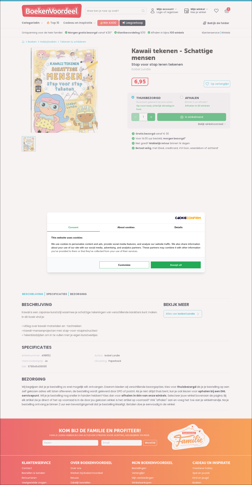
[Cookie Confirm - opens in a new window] (188, 218)
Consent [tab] (73, 227)
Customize (124, 265)
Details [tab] (179, 227)
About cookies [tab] (126, 227)
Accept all (176, 265)
